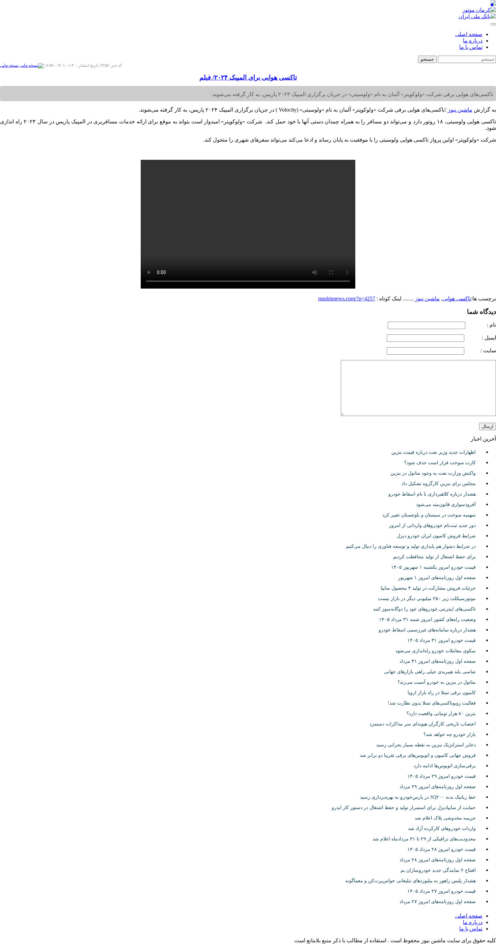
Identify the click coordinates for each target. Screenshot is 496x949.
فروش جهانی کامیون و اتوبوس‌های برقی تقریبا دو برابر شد (418, 755)
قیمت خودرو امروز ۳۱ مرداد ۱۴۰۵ (441, 640)
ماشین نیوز (427, 298)
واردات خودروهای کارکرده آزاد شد (442, 828)
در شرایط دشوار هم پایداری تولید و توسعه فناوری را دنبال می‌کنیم (411, 546)
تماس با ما (471, 47)
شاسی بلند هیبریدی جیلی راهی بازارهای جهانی (430, 671)
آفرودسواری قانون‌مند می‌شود (446, 504)
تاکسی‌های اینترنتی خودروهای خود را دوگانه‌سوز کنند (424, 609)
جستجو (427, 59)
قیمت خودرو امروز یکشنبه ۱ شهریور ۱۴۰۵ (433, 567)
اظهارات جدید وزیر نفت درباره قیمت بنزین (433, 452)
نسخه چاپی (9, 65)
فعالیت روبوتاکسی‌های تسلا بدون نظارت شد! (432, 703)
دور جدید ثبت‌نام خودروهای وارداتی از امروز (432, 525)
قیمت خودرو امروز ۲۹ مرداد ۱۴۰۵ (441, 776)
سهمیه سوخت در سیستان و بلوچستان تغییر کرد (429, 514)
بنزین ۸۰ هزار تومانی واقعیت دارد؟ (441, 713)
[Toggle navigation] (493, 24)
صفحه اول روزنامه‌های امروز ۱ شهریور (437, 577)
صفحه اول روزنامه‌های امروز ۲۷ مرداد (437, 901)
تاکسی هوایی (456, 298)
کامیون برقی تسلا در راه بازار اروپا (442, 692)
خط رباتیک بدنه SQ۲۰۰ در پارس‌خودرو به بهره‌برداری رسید (418, 797)
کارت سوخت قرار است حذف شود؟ (440, 462)
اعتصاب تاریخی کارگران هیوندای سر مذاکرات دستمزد (422, 723)
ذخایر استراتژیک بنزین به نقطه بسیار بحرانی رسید (426, 744)
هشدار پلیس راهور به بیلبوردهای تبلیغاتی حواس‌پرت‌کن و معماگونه (410, 880)
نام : (481, 325)
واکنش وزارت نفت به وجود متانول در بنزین (433, 473)
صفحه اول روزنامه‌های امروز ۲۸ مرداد (437, 859)
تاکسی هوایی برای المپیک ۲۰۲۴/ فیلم (248, 77)
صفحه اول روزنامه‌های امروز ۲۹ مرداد (437, 786)
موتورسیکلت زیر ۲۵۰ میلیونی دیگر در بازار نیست (427, 598)
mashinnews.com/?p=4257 (346, 298)
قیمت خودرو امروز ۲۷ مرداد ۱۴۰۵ (441, 891)
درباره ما (473, 40)
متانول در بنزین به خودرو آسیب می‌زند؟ (436, 682)
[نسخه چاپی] (32, 65)
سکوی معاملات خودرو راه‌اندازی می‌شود (435, 650)
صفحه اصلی (469, 34)
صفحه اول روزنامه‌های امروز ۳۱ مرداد (437, 661)
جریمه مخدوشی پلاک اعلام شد (445, 818)
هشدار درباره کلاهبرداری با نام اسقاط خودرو (432, 494)
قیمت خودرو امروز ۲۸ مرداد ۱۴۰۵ (441, 849)
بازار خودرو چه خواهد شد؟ (449, 734)
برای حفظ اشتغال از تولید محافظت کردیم (434, 556)
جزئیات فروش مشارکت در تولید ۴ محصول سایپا (428, 588)
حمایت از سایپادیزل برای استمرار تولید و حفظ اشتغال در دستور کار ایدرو (404, 807)
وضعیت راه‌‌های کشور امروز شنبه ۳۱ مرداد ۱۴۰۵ (427, 619)
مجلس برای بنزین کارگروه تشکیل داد (439, 483)
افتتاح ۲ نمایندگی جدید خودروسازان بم (438, 870)
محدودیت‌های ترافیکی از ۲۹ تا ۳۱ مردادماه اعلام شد (424, 838)
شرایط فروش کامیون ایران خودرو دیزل (436, 535)
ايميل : (481, 337)
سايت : (481, 350)
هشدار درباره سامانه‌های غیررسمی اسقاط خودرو (427, 629)
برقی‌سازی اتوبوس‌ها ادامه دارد (445, 765)
